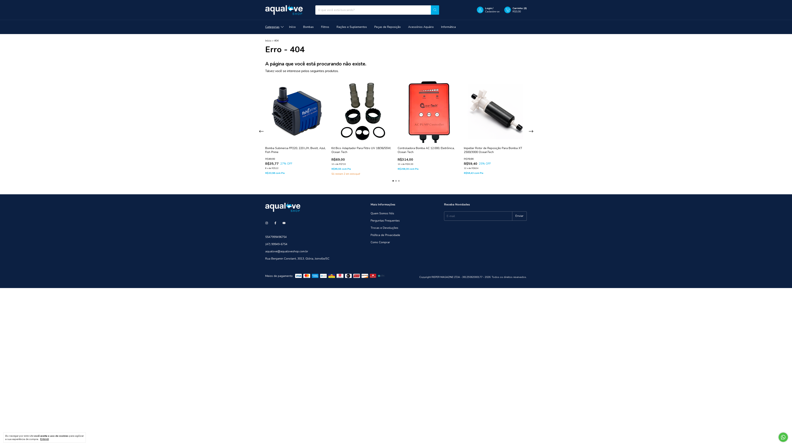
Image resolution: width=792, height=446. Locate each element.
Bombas (308, 27)
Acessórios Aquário (421, 27)
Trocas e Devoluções (384, 228)
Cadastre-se (492, 11)
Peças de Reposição (387, 27)
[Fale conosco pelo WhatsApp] (783, 437)
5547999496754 (276, 237)
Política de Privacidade (385, 235)
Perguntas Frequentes (385, 221)
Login (488, 8)
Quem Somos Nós (382, 213)
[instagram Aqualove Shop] (266, 223)
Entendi (44, 439)
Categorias (272, 27)
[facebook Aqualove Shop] (275, 223)
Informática (448, 27)
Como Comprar (380, 242)
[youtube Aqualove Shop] (284, 223)
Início (292, 27)
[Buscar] (435, 10)
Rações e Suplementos (352, 27)
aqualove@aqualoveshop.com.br (286, 251)
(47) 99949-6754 (276, 244)
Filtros (325, 27)
